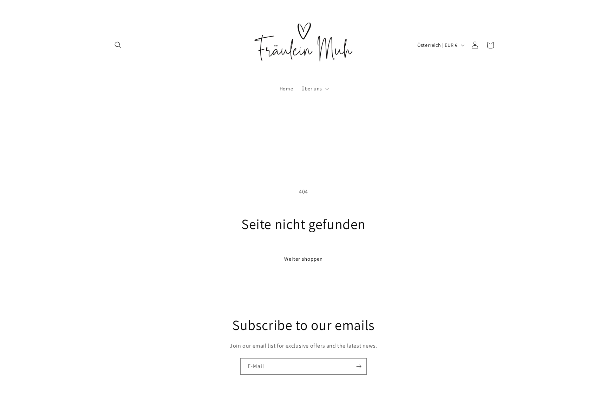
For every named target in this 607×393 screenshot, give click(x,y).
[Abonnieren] (358, 366)
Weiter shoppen (303, 258)
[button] (118, 45)
